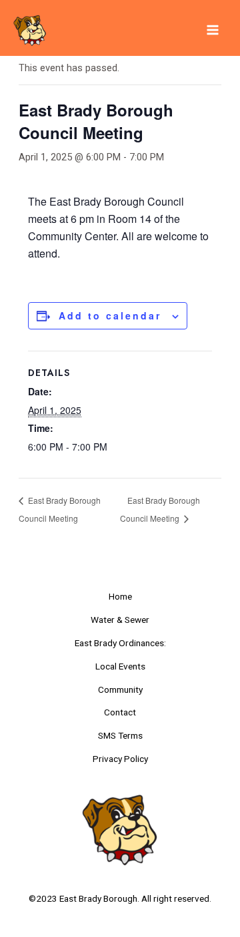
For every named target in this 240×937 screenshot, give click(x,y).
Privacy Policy (120, 758)
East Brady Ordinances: (120, 643)
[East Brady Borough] (30, 30)
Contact (120, 712)
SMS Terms (120, 735)
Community (120, 689)
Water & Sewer (120, 619)
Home (120, 596)
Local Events (120, 666)
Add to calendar (110, 315)
